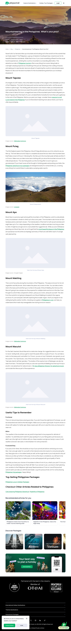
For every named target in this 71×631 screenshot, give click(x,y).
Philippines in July (48, 300)
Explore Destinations (30, 3)
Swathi (7, 42)
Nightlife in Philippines (37, 492)
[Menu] (63, 3)
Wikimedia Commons (20, 141)
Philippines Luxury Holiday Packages (17, 482)
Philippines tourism (25, 63)
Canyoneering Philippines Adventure (17, 492)
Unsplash (16, 207)
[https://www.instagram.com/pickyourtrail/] (35, 620)
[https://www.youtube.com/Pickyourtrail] (44, 620)
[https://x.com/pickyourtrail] (31, 620)
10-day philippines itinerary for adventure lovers (48, 366)
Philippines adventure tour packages (17, 166)
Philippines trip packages (14, 472)
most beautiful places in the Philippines (51, 229)
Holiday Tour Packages (46, 3)
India (21, 625)
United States (9, 625)
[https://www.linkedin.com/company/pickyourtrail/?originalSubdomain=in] (40, 620)
